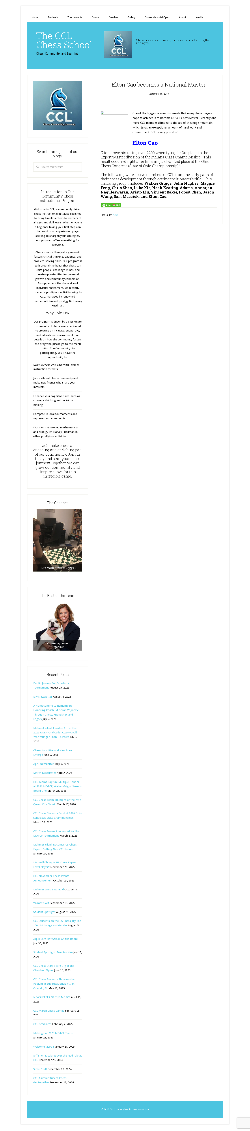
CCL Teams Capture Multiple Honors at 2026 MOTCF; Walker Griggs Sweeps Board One (57, 786)
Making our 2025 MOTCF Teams (53, 1033)
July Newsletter (42, 696)
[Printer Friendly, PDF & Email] (111, 205)
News (115, 215)
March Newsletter (44, 773)
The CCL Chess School (64, 40)
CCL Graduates (42, 1024)
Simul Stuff (40, 1069)
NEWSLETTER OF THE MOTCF (51, 997)
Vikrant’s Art (41, 903)
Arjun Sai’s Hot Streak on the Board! (55, 939)
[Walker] (57, 540)
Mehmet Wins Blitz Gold (48, 889)
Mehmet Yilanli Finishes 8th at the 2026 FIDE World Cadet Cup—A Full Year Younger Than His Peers (55, 732)
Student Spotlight (44, 912)
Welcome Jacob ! (43, 1046)
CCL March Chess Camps (48, 1010)
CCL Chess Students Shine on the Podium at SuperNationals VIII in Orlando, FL (53, 984)
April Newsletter (43, 764)
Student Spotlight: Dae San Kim (53, 952)
